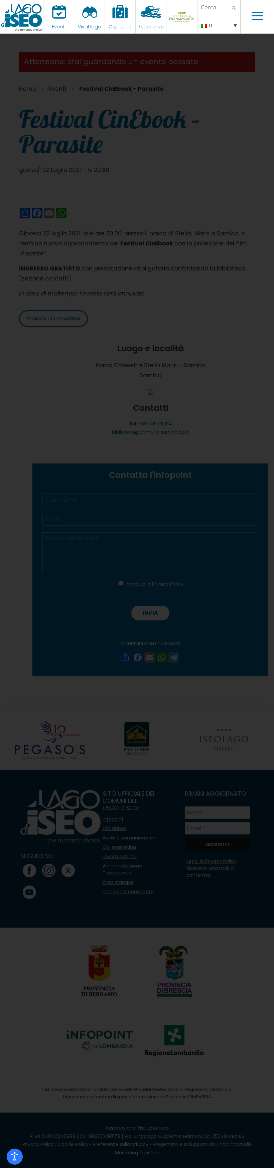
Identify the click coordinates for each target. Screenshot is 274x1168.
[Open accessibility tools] (15, 1157)
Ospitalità (120, 26)
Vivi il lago (89, 26)
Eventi (58, 26)
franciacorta (182, 26)
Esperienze (151, 26)
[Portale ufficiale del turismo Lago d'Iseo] (21, 16)
